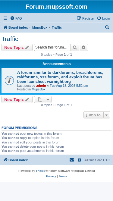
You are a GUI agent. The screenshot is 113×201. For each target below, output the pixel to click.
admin (41, 85)
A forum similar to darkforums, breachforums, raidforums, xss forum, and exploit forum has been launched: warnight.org (60, 77)
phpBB (41, 170)
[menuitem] (16, 18)
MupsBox (39, 89)
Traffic (10, 39)
